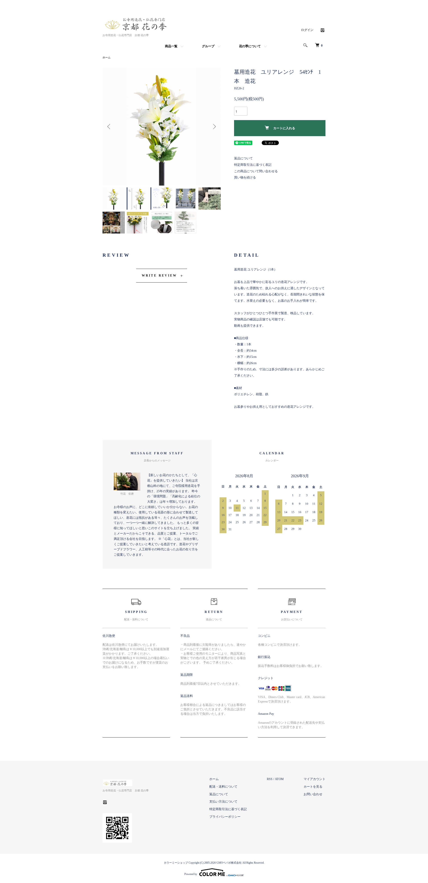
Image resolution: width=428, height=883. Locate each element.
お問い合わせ (313, 794)
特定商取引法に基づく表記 (253, 164)
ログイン (307, 30)
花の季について (250, 46)
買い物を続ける (245, 177)
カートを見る (313, 786)
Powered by (190, 874)
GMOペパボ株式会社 (229, 862)
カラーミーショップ (176, 862)
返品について (243, 158)
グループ (208, 46)
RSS (269, 779)
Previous (109, 126)
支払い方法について (223, 801)
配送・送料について (223, 786)
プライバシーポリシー (225, 816)
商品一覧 (171, 46)
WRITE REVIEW (159, 275)
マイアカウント (314, 779)
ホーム (107, 57)
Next (214, 126)
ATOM (279, 779)
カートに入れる (284, 128)
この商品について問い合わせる (256, 171)
